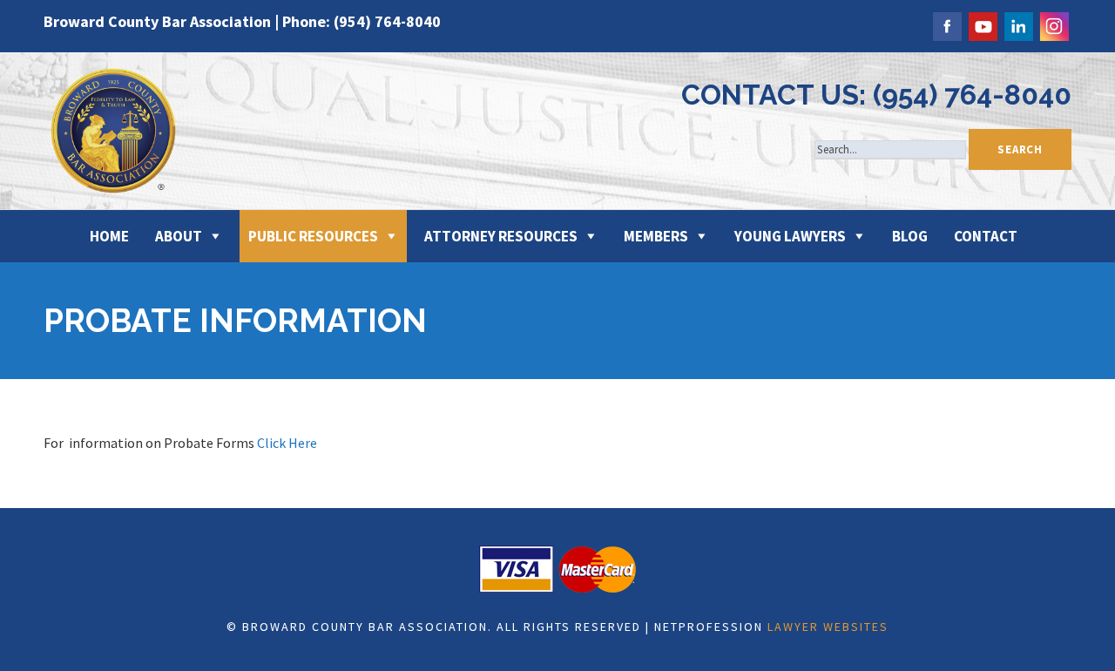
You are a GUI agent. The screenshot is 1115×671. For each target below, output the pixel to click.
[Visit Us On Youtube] (982, 24)
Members (656, 236)
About (178, 236)
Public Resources (313, 236)
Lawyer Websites (828, 626)
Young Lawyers (790, 236)
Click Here (287, 442)
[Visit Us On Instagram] (1053, 24)
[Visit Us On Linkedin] (1018, 24)
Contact (985, 236)
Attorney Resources (501, 236)
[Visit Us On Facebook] (946, 24)
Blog (910, 236)
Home (109, 236)
